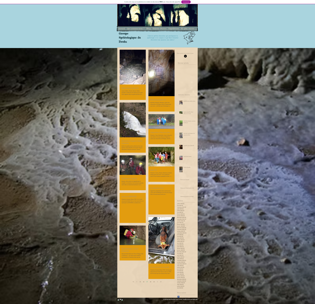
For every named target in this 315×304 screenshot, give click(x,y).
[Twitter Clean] (120, 299)
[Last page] (160, 281)
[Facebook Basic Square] (178, 297)
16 (143, 281)
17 (147, 281)
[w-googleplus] (122, 300)
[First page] (133, 281)
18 (150, 281)
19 (154, 281)
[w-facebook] (118, 300)
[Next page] (157, 281)
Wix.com (195, 299)
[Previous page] (136, 281)
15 (140, 281)
